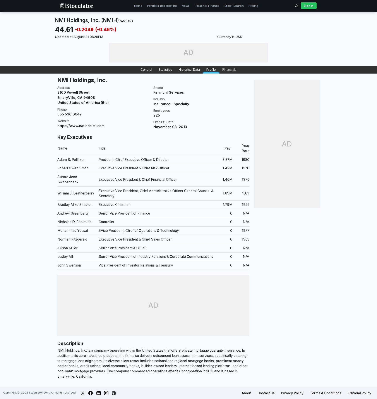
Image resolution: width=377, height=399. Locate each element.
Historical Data (189, 69)
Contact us (265, 393)
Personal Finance (207, 5)
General (146, 69)
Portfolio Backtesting (162, 5)
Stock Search (234, 5)
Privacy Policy (292, 393)
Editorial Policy (359, 393)
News (186, 5)
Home (138, 5)
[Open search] (296, 5)
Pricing (253, 5)
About (246, 393)
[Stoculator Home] (76, 5)
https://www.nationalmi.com (81, 126)
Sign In (309, 5)
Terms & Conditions (325, 393)
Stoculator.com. (39, 392)
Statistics (165, 69)
